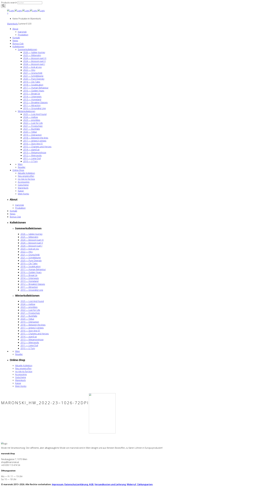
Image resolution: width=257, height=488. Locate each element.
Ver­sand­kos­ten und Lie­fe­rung (110, 484)
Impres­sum (57, 484)
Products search (9, 2)
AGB (90, 484)
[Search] (3, 6)
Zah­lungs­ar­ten (145, 484)
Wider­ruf (131, 484)
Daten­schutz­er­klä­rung (76, 484)
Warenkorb (12, 23)
